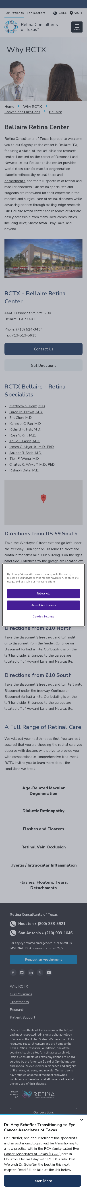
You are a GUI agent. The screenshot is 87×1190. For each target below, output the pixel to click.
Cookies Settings (43, 616)
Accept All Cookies (43, 605)
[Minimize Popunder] (81, 1119)
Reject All (43, 593)
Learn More (42, 1181)
